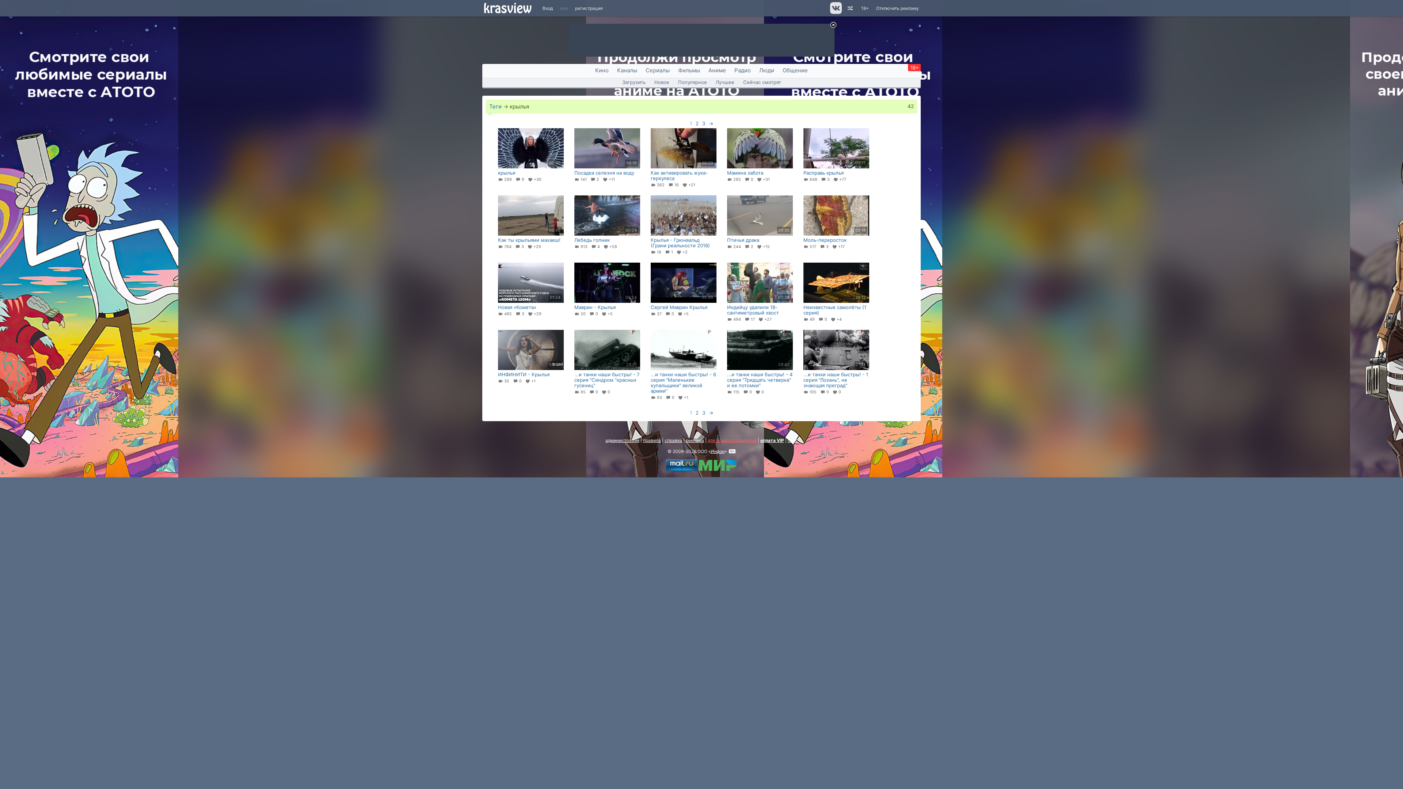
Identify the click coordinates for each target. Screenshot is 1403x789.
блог (793, 440)
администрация (622, 440)
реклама (695, 440)
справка (673, 440)
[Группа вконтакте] (835, 12)
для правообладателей (732, 440)
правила (652, 440)
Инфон (718, 451)
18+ (865, 8)
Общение (795, 70)
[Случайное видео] (850, 8)
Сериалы (658, 70)
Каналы (627, 70)
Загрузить (634, 82)
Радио (742, 70)
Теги (495, 106)
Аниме (717, 70)
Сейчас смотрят (762, 82)
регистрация (589, 8)
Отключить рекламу (897, 8)
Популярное (692, 82)
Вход (548, 8)
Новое (661, 82)
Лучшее (725, 82)
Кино (602, 70)
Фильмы (689, 70)
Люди (766, 70)
